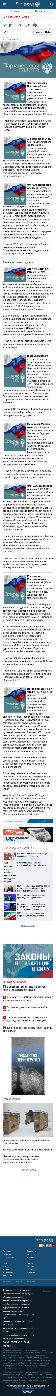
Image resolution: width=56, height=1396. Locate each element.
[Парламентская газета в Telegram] (47, 1245)
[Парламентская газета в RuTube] (53, 1245)
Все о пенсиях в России (16, 17)
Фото (5, 1266)
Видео (5, 1263)
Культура (30, 1257)
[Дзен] (48, 32)
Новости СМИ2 (28, 925)
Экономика (31, 1251)
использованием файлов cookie (28, 1388)
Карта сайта (48, 1291)
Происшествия (8, 1257)
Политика (7, 1251)
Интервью (31, 1273)
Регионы (30, 1270)
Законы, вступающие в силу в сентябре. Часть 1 (27, 1149)
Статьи (15, 11)
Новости (40, 11)
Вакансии (31, 1282)
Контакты (7, 1282)
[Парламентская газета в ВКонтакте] (43, 1245)
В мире (29, 1254)
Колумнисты (8, 1276)
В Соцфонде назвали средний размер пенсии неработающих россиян (24, 988)
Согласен (28, 1392)
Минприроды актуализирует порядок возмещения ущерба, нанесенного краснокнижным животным (22, 1159)
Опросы (30, 1263)
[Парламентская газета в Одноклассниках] (50, 1245)
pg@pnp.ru (7, 1346)
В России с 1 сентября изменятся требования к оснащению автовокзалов (28, 998)
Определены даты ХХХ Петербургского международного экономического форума (25, 1019)
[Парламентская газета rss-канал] (40, 1245)
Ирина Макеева (12, 39)
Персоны (30, 1266)
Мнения (6, 1270)
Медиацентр (8, 1273)
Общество (7, 1254)
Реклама (18, 1282)
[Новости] (37, 32)
